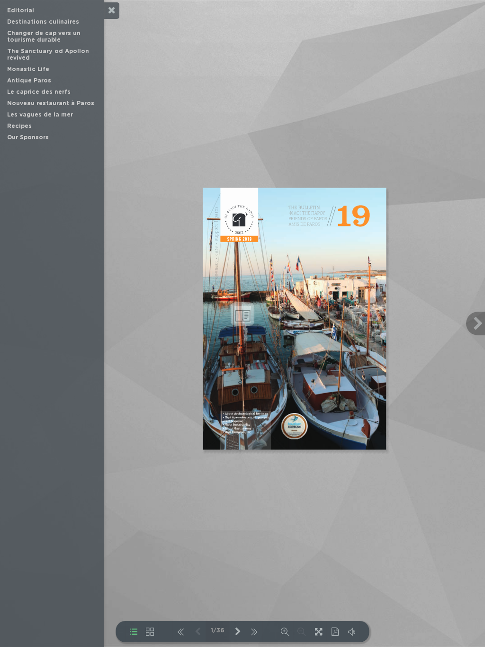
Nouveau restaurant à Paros (50, 103)
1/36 (218, 631)
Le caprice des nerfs (39, 92)
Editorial (20, 10)
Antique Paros (29, 80)
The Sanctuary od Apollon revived (48, 54)
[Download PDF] (335, 631)
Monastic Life (28, 69)
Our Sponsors (28, 137)
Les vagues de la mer (40, 114)
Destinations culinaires (43, 22)
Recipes (19, 126)
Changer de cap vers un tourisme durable (44, 36)
